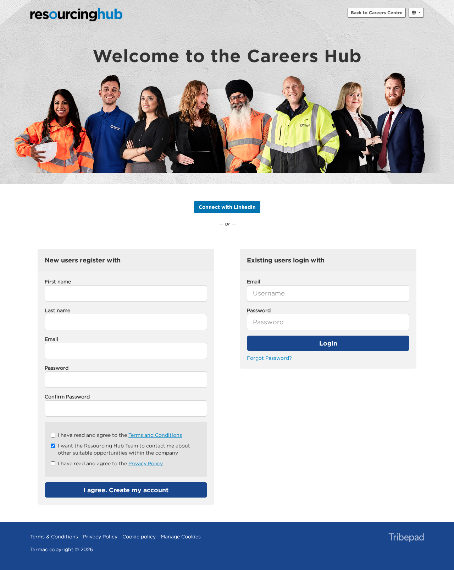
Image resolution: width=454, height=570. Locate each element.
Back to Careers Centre (377, 12)
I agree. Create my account (125, 490)
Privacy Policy (145, 463)
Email (51, 339)
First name (58, 281)
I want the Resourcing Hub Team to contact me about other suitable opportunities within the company (124, 449)
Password (56, 368)
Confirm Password (67, 396)
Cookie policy (139, 536)
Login (328, 343)
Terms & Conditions (54, 536)
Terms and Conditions (155, 435)
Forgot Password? (269, 358)
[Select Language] (416, 13)
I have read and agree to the (120, 435)
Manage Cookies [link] (181, 536)
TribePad (406, 538)
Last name (57, 310)
